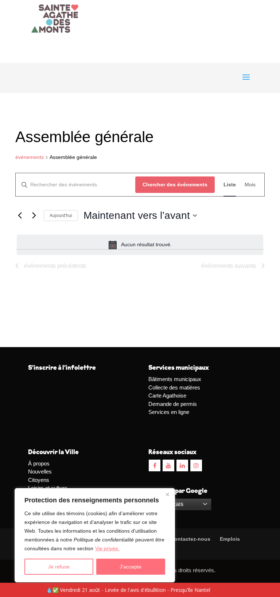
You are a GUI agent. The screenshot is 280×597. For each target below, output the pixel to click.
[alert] (140, 245)
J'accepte (130, 567)
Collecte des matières (174, 387)
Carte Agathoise (167, 395)
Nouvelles (40, 471)
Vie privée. (107, 548)
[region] (95, 535)
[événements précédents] (19, 215)
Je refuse (59, 567)
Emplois (230, 539)
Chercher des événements (175, 184)
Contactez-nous (189, 539)
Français (171, 504)
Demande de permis (172, 404)
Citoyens (38, 480)
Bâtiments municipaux (174, 379)
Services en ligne (168, 412)
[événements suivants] (34, 215)
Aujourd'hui (61, 215)
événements (29, 157)
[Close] (167, 494)
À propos (39, 463)
